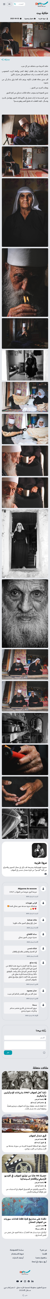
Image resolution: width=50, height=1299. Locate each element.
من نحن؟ (43, 1250)
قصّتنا (44, 1253)
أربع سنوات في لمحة (39, 1261)
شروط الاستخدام (17, 1253)
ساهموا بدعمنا (41, 1257)
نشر (8, 1052)
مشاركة (7, 59)
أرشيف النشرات (18, 1257)
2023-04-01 (14, 18)
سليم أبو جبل (39, 1186)
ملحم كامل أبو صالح (37, 1102)
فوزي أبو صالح (39, 1142)
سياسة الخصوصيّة (17, 1250)
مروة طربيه (42, 18)
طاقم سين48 (39, 1229)
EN (9, 4)
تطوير (26, 1295)
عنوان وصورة (28, 18)
